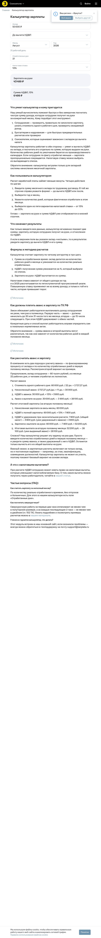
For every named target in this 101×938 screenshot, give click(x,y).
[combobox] (50, 35)
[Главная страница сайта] (5, 3)
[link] (81, 4)
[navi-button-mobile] (96, 4)
